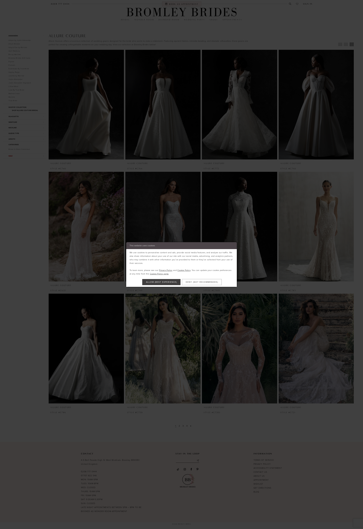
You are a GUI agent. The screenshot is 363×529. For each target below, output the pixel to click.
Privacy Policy (165, 270)
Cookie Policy (183, 270)
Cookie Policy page (159, 274)
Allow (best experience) (161, 282)
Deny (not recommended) (202, 282)
